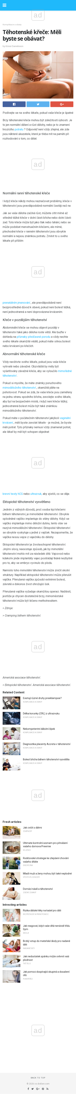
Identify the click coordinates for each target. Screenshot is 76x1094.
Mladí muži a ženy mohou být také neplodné (47, 873)
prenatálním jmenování (16, 302)
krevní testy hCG (13, 494)
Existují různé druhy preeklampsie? (42, 698)
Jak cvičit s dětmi (32, 827)
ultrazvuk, (36, 494)
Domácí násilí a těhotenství (38, 888)
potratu (19, 129)
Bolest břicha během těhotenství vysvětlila (46, 759)
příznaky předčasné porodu (33, 336)
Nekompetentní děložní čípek (39, 728)
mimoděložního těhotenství (19, 387)
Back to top (38, 1078)
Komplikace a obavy (12, 24)
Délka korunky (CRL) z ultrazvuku (41, 713)
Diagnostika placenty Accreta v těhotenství (46, 744)
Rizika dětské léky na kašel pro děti (42, 910)
